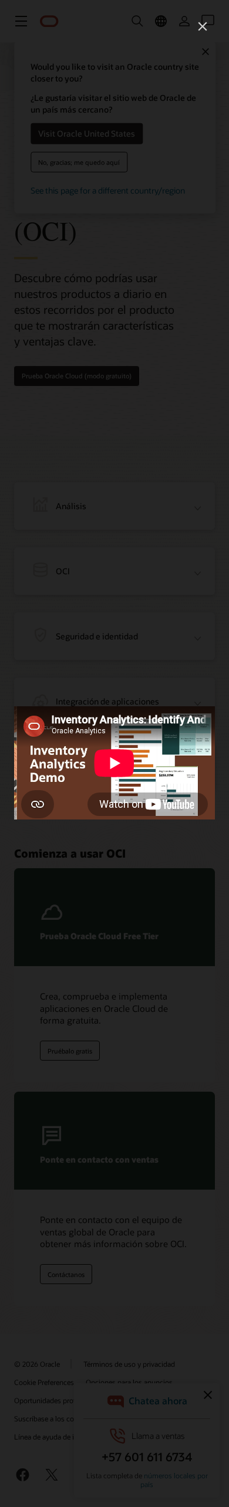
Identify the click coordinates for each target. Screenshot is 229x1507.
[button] (202, 26)
